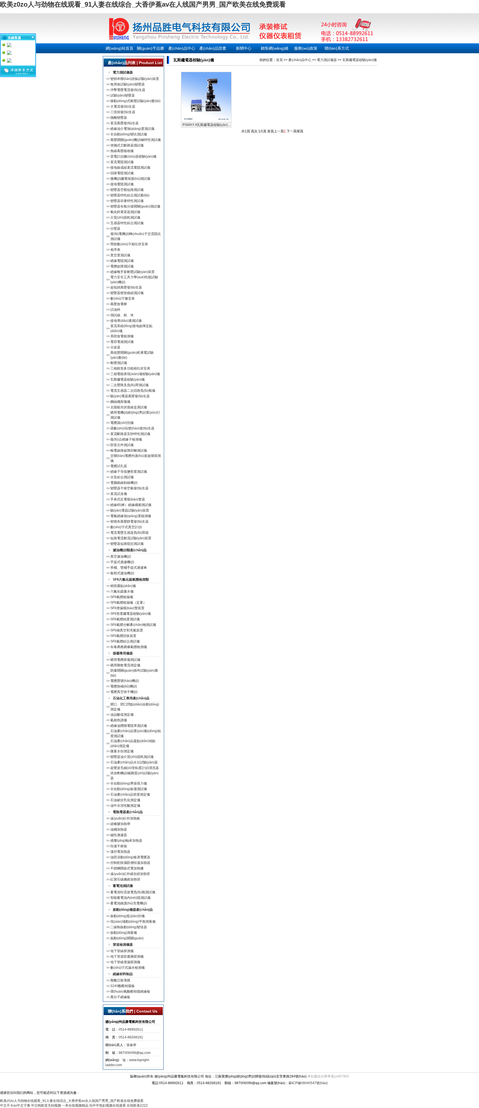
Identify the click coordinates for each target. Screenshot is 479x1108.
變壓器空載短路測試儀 (127, 190)
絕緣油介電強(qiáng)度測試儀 (132, 129)
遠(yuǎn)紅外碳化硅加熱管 (130, 874)
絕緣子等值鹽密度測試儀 (128, 472)
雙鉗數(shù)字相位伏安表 (129, 244)
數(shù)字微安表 (122, 298)
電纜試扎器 (118, 466)
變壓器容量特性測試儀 (127, 201)
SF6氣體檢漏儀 (121, 597)
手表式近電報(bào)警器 (127, 499)
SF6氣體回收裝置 (123, 636)
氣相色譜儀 (118, 720)
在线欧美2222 (137, 1105)
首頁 (279, 60)
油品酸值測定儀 (122, 715)
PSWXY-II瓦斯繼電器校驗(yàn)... (206, 125)
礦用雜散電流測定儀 (125, 665)
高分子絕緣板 (120, 997)
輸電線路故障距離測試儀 (128, 450)
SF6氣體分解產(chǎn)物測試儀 (133, 625)
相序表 (115, 250)
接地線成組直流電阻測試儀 (130, 168)
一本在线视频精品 (75, 1105)
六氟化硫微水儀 (122, 591)
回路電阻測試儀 (122, 173)
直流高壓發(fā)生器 (124, 123)
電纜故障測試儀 (122, 266)
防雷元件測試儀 (122, 445)
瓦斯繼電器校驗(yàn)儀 (127, 379)
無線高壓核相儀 (122, 151)
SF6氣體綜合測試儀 (125, 641)
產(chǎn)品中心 (181, 48)
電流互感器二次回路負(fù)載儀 (132, 391)
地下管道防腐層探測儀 (127, 956)
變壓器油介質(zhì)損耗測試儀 (132, 757)
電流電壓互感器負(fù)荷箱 (129, 533)
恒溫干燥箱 (118, 846)
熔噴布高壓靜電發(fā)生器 (129, 521)
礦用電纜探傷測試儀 (125, 660)
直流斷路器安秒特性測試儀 (130, 434)
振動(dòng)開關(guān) (127, 938)
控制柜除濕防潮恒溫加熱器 (130, 863)
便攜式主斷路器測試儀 (127, 145)
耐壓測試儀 (118, 363)
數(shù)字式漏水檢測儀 (127, 968)
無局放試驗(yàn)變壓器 (127, 84)
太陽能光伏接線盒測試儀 (128, 407)
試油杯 (115, 310)
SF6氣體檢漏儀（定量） (128, 602)
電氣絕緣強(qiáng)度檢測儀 (130, 516)
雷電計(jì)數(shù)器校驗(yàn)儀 (133, 156)
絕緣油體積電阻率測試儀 (128, 726)
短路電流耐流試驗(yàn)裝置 (130, 538)
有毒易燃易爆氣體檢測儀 (128, 647)
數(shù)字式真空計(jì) (126, 527)
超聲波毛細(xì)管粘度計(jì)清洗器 (134, 768)
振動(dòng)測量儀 (123, 933)
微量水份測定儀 (122, 751)
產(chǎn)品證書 (212, 48)
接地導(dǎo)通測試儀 (126, 321)
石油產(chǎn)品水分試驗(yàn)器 (134, 762)
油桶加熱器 (118, 829)
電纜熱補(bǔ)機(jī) (123, 686)
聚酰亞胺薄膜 (120, 980)
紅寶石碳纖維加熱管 (125, 879)
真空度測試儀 (120, 255)
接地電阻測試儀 (122, 184)
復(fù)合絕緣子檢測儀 (126, 439)
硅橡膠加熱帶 (120, 824)
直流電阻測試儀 (122, 162)
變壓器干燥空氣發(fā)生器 (129, 488)
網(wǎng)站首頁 (119, 48)
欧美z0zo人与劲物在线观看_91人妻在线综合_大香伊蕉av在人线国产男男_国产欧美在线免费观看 (143, 4)
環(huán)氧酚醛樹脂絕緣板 (130, 991)
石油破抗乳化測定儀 (125, 800)
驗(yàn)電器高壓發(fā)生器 (130, 396)
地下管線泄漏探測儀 (125, 962)
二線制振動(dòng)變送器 (128, 927)
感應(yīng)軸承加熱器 (126, 841)
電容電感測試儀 (122, 342)
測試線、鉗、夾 (122, 315)
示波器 (115, 347)
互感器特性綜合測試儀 (127, 223)
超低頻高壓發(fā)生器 (126, 287)
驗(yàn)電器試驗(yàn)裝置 (129, 510)
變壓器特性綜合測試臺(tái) (129, 195)
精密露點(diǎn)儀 (123, 586)
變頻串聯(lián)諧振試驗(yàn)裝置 (134, 79)
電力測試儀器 (327, 60)
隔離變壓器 (118, 118)
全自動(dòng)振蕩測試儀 (128, 789)
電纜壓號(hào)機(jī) (124, 681)
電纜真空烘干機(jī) (123, 692)
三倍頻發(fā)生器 (122, 112)
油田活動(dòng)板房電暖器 (130, 857)
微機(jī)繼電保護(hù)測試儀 (130, 179)
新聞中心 (243, 48)
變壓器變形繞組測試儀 (127, 293)
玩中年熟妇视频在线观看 (107, 1105)
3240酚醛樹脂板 (122, 986)
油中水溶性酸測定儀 (125, 806)
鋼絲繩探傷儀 (120, 402)
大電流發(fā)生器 (122, 106)
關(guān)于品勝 (150, 48)
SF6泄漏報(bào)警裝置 (127, 608)
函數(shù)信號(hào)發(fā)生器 (132, 428)
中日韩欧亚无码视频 (46, 1105)
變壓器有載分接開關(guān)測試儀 (135, 206)
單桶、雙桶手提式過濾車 (128, 568)
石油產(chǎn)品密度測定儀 (130, 794)
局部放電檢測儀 (122, 336)
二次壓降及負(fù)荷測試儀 (129, 385)
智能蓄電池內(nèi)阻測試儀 (130, 898)
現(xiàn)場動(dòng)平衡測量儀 (133, 922)
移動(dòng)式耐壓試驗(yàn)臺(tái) (135, 101)
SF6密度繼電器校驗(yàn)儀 (130, 614)
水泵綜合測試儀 (122, 477)
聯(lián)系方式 (337, 48)
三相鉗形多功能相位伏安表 (130, 368)
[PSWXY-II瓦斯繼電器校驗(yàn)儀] (206, 121)
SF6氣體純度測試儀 (125, 619)
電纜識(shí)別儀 (122, 423)
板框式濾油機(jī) (122, 573)
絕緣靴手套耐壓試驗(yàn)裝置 (132, 272)
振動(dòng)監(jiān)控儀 (127, 916)
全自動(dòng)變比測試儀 (128, 134)
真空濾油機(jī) (120, 556)
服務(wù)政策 (305, 48)
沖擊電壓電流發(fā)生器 (127, 90)
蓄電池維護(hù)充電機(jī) (128, 903)
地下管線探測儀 (122, 951)
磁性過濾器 (118, 835)
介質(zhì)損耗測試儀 (125, 217)
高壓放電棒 (118, 304)
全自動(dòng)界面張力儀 (128, 783)
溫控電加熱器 (120, 852)
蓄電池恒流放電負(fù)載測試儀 (132, 892)
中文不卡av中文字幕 (15, 1105)
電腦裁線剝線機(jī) (123, 483)
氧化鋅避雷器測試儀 (125, 212)
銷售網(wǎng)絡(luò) (275, 49)
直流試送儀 (118, 494)
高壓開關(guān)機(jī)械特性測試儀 (135, 140)
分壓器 (115, 229)
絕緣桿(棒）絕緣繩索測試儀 (130, 505)
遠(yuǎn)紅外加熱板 (125, 818)
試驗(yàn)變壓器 (122, 95)
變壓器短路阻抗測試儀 (127, 544)
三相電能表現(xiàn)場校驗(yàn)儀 (135, 374)
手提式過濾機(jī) (122, 562)
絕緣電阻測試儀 (122, 261)
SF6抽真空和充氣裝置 (126, 630)
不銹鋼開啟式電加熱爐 (127, 868)
